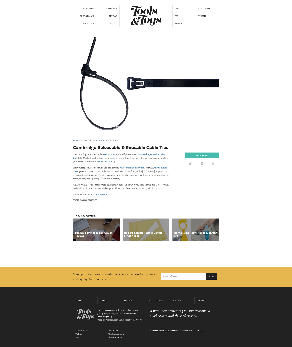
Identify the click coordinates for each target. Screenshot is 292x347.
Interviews (111, 8)
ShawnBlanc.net (115, 337)
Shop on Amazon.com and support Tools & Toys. (119, 319)
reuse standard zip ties (132, 167)
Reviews (113, 15)
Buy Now (201, 155)
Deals (78, 300)
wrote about (109, 154)
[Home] (146, 16)
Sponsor (112, 23)
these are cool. (106, 161)
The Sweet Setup (116, 334)
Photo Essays (87, 15)
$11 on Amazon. (99, 194)
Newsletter (204, 8)
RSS (176, 15)
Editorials (88, 23)
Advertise (177, 300)
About (178, 8)
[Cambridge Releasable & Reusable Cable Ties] (146, 83)
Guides (103, 300)
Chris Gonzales (89, 200)
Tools (114, 140)
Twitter (202, 15)
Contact (201, 300)
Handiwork (80, 140)
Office (103, 140)
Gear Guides (88, 8)
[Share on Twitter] (190, 163)
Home (93, 140)
